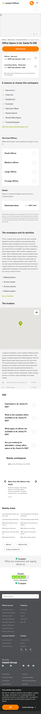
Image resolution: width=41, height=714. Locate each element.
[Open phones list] (32, 3)
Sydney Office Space (7, 628)
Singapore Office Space (8, 625)
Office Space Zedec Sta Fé (28, 537)
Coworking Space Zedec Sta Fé (29, 519)
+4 (36, 34)
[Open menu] (3, 3)
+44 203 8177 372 (25, 640)
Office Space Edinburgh (8, 619)
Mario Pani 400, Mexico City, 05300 (19, 483)
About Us (22, 612)
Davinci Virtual (6, 684)
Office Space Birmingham (8, 612)
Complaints (23, 646)
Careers (22, 616)
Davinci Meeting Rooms (29, 680)
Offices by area (7, 605)
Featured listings (6, 643)
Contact (23, 636)
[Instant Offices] (12, 3)
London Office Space (7, 609)
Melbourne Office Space (8, 631)
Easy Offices (6, 674)
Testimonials (23, 619)
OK (10, 707)
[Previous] (5, 481)
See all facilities (7, 296)
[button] (36, 58)
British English (8, 596)
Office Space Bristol (7, 616)
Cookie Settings (28, 707)
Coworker (25, 674)
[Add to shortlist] (36, 10)
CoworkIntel (5, 680)
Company (23, 605)
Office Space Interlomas (9, 528)
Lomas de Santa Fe (21, 39)
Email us (22, 643)
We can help (23, 609)
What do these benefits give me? (15, 127)
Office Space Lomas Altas (27, 528)
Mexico (4, 39)
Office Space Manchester (8, 622)
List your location (8, 636)
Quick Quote (20, 49)
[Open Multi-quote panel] (37, 3)
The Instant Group (7, 677)
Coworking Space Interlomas (10, 519)
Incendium (25, 684)
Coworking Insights (27, 677)
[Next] (36, 481)
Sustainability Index (7, 646)
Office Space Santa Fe (8, 537)
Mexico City (11, 39)
